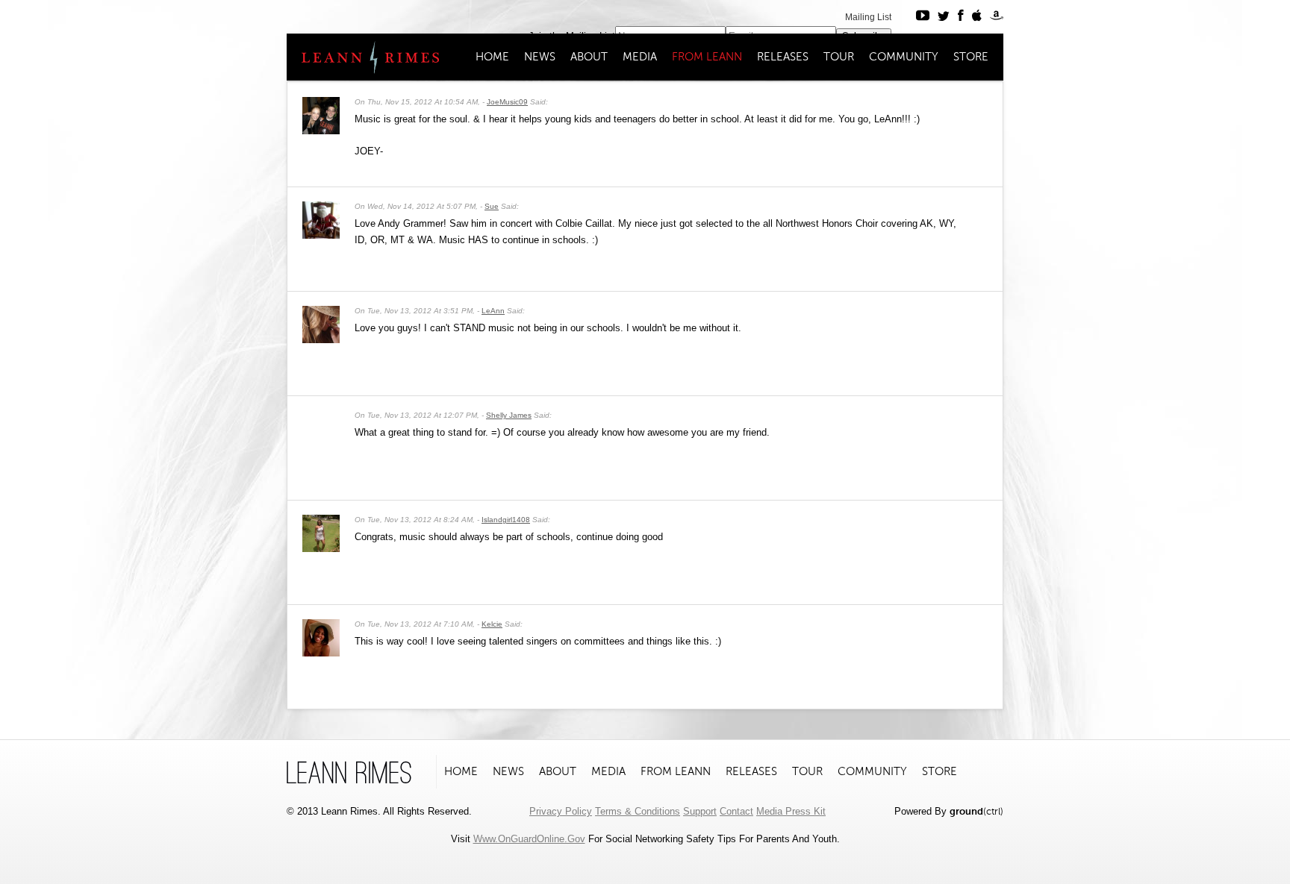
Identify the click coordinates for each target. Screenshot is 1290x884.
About (589, 56)
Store (970, 56)
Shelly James (509, 415)
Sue (491, 206)
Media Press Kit (791, 811)
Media (640, 56)
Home (492, 56)
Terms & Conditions (637, 811)
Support (700, 811)
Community (903, 56)
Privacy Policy (560, 811)
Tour (838, 56)
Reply (983, 100)
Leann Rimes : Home (364, 57)
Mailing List (868, 17)
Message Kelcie (957, 622)
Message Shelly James (957, 414)
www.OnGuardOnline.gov (529, 838)
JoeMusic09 (507, 102)
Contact (736, 811)
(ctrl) (976, 811)
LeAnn (493, 311)
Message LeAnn (957, 309)
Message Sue (957, 205)
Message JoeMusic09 (957, 100)
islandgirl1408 (506, 519)
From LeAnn (707, 56)
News (539, 56)
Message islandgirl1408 (957, 518)
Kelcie (492, 624)
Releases (782, 56)
